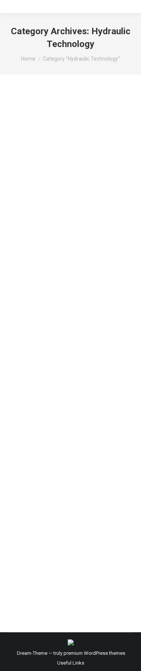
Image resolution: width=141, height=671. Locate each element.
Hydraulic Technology (40, 223)
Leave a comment (83, 242)
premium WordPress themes (94, 653)
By (50, 233)
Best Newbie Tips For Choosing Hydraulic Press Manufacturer (62, 461)
